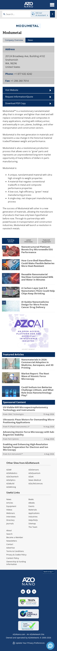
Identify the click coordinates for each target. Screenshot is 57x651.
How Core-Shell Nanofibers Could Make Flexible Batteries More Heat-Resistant (37, 263)
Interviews (11, 516)
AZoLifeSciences (35, 483)
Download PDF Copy (15, 103)
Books (31, 499)
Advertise (10, 547)
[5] (11, 306)
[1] (11, 250)
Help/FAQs (33, 520)
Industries (33, 516)
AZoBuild (10, 483)
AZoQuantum (34, 473)
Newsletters (11, 541)
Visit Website (11, 90)
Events (31, 506)
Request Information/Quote (19, 96)
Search (9, 534)
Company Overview (14, 40)
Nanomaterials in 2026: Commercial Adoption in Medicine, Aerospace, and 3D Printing (37, 363)
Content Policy (12, 558)
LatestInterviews (28, 241)
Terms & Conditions (15, 551)
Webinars (10, 513)
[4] (11, 292)
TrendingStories (10, 241)
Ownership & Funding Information (16, 562)
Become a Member (14, 537)
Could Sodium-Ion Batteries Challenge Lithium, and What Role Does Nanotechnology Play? (37, 391)
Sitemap (32, 523)
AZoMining (11, 487)
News (8, 499)
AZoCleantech (12, 476)
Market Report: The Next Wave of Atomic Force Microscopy (35, 376)
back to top (48, 571)
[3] (11, 278)
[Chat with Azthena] (50, 646)
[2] (11, 264)
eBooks (31, 503)
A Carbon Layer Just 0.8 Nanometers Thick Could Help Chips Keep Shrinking (38, 290)
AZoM (8, 469)
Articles (9, 503)
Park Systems (13, 439)
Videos (9, 509)
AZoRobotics (11, 473)
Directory (10, 520)
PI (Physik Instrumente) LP (18, 426)
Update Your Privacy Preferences (30, 643)
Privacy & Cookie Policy (16, 554)
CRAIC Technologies (16, 414)
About (9, 530)
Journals (10, 523)
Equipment (11, 506)
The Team (32, 527)
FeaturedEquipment (46, 241)
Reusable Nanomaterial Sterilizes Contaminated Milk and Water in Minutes (37, 277)
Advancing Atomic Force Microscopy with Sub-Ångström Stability (28, 433)
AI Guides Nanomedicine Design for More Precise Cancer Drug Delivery (35, 304)
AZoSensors (33, 469)
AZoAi (31, 476)
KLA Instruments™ (15, 454)
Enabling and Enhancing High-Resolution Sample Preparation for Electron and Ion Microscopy (25, 447)
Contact (9, 544)
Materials (32, 509)
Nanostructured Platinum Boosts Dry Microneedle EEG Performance (37, 249)
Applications (34, 513)
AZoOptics (10, 480)
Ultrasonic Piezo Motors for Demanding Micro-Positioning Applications (29, 421)
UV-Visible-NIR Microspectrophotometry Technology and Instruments (25, 408)
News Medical (34, 480)
